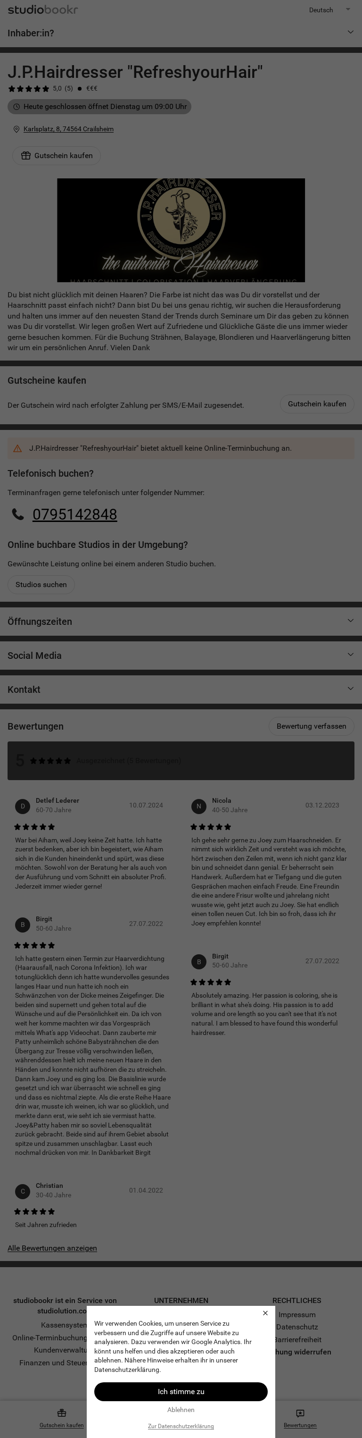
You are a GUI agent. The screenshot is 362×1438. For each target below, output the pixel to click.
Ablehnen (181, 1409)
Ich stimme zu (181, 1391)
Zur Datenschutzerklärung (181, 1426)
